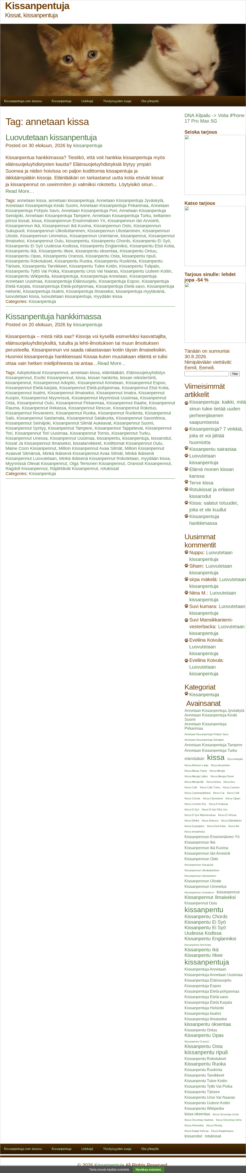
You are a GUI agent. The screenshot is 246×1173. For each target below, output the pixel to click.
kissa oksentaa (197, 1114)
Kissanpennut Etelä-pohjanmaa (89, 387)
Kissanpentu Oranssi (63, 256)
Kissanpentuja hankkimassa (53, 316)
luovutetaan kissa (22, 296)
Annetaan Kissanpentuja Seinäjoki (204, 739)
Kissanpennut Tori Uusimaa (41, 433)
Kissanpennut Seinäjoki (28, 423)
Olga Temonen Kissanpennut (97, 463)
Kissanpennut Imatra (116, 392)
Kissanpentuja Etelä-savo (120, 286)
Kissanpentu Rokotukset (29, 261)
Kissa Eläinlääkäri (231, 820)
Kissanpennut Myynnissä (45, 397)
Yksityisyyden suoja (117, 101)
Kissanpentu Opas (23, 256)
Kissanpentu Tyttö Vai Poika (32, 271)
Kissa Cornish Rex (195, 804)
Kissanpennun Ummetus (43, 235)
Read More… (20, 191)
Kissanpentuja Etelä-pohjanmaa (62, 286)
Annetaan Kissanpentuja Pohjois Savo (206, 734)
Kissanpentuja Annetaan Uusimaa (213, 975)
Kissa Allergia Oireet (222, 776)
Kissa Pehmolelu (194, 1125)
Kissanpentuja (61, 101)
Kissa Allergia (217, 770)
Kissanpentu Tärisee (202, 1092)
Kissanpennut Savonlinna (140, 418)
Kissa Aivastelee (220, 765)
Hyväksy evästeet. (148, 1169)
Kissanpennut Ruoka (76, 413)
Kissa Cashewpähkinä (197, 792)
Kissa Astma (213, 781)
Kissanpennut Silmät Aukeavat (82, 423)
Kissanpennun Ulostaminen (113, 230)
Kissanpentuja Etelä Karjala (208, 1002)
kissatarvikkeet (87, 443)
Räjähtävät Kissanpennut (74, 468)
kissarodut (161, 438)
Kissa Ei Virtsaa (227, 815)
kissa (37, 220)
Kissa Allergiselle (194, 781)
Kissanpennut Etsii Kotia (145, 387)
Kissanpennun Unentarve (94, 235)
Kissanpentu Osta (103, 256)
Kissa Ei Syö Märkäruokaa (199, 815)
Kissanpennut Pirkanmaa (80, 403)
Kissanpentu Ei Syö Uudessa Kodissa (42, 246)
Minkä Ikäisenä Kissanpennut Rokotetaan (99, 458)
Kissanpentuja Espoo (119, 281)
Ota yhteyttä (150, 101)
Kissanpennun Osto (112, 225)
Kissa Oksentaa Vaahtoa (198, 1119)
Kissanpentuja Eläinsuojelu (70, 281)
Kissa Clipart (233, 798)
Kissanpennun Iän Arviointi (133, 220)
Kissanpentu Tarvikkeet (44, 266)
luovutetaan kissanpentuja (66, 296)
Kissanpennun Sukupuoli (198, 864)
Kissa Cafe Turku (210, 787)
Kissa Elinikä (191, 820)
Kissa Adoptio (235, 759)
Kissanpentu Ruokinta (115, 261)
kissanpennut (133, 235)
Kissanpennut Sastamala (40, 418)
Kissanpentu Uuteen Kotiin (145, 271)
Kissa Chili (233, 792)
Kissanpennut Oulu (45, 240)
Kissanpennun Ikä (23, 225)
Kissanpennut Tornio (89, 433)
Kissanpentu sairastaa (212, 449)
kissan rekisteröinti (138, 377)
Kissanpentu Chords (110, 240)
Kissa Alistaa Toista (195, 770)
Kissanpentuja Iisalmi (43, 291)
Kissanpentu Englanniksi (103, 246)
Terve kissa (201, 482)
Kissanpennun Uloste (202, 881)
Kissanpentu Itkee (56, 251)
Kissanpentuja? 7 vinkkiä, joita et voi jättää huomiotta (216, 435)
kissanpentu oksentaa (96, 251)
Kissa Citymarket (213, 798)
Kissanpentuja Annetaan (103, 276)
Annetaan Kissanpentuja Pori (89, 210)
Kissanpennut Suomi (133, 423)
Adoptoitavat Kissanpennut (42, 372)
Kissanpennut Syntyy (26, 428)
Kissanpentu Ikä (21, 251)
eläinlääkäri (113, 372)
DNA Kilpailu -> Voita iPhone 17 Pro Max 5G (214, 118)
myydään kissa (108, 296)
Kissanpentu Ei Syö (151, 240)
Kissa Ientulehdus (194, 831)
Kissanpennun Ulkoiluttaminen (56, 230)
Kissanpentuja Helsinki (204, 1008)
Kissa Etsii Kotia (216, 826)
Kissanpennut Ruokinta (120, 413)
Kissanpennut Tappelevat (119, 428)
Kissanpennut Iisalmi (25, 392)
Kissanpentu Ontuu (138, 251)
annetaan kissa (31, 200)
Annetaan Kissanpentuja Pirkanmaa (114, 205)
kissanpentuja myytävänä (140, 291)
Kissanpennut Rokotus (134, 408)
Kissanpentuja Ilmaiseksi (89, 291)
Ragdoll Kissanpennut (27, 468)
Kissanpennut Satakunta (90, 418)
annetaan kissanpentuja (71, 200)
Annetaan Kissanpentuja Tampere (57, 215)
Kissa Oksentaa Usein (226, 1114)
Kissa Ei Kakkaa (218, 804)
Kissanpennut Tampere (70, 428)
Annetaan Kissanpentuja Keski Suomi (42, 205)
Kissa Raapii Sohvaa (196, 1130)
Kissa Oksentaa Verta (228, 1119)
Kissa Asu (229, 781)
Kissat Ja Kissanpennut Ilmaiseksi (38, 443)
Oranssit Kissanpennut (149, 463)
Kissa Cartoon (231, 787)
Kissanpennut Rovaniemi (29, 413)
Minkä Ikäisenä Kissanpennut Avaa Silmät (83, 453)
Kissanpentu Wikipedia (27, 276)
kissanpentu (77, 240)
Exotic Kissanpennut (53, 377)
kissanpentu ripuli (138, 256)
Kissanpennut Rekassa (44, 408)
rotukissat (109, 468)
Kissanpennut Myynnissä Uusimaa (105, 397)
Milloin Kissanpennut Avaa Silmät (90, 448)
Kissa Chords (192, 798)
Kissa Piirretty (214, 1125)
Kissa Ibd (233, 826)
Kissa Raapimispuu (222, 1130)
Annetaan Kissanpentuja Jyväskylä (129, 200)
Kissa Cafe (190, 787)
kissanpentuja (87, 145)
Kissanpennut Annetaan (100, 382)
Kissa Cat (218, 792)
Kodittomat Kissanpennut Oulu (133, 443)
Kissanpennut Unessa (27, 438)
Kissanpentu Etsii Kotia (152, 246)
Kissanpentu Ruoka (73, 261)
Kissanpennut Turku (130, 433)
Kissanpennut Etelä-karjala (31, 387)
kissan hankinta (103, 377)
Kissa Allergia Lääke (196, 776)
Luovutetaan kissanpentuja (51, 137)
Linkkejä (87, 101)
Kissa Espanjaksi (194, 826)
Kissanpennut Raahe (126, 403)
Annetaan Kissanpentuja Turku (121, 215)
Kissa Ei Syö (191, 809)
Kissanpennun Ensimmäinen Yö (74, 220)
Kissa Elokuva (210, 820)
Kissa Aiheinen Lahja (196, 765)
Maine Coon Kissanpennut (31, 448)
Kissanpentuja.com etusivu (23, 101)
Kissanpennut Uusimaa (72, 438)
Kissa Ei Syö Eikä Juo (214, 809)
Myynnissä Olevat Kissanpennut (36, 463)
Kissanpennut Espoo (145, 382)
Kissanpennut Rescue (89, 408)
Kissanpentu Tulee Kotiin (93, 266)
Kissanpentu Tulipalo (139, 266)
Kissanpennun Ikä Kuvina (66, 225)
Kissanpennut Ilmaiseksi (71, 392)
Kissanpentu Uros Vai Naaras (90, 271)
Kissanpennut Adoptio (54, 382)
